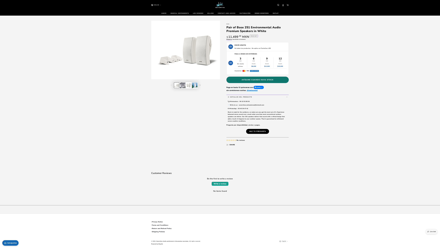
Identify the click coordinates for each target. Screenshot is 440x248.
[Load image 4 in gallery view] (194, 85)
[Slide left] (171, 85)
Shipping (229, 39)
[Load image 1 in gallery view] (176, 85)
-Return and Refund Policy (161, 228)
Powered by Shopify (157, 244)
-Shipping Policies (158, 232)
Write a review (220, 184)
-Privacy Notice (157, 222)
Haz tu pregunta (257, 131)
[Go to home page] (220, 5)
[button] (278, 5)
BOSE (227, 24)
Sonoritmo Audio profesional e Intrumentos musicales (172, 241)
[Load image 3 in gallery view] (188, 85)
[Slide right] (200, 85)
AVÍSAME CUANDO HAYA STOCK (258, 80)
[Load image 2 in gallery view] (182, 85)
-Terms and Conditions (159, 225)
